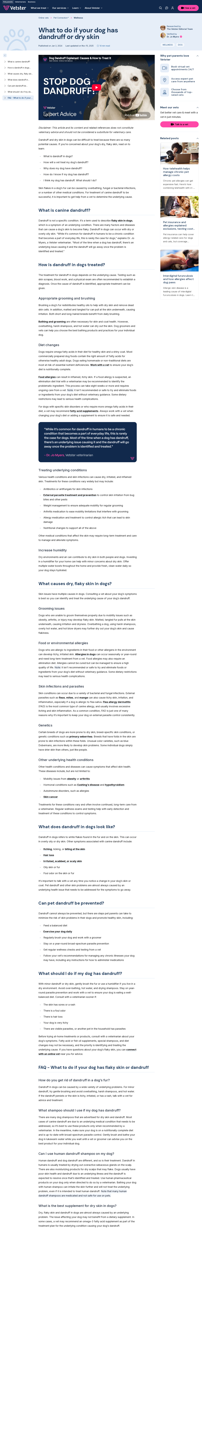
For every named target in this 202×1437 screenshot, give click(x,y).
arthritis (85, 778)
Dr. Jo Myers (173, 37)
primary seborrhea (80, 736)
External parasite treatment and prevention (69, 495)
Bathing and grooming (52, 321)
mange (83, 697)
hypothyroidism (114, 784)
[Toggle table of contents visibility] (5, 55)
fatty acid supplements (84, 411)
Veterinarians (20, 2)
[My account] (172, 8)
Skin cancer (50, 796)
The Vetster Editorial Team (180, 29)
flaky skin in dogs (121, 220)
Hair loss (48, 855)
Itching (47, 849)
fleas (62, 697)
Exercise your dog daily (57, 931)
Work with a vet (99, 365)
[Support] (167, 8)
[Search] (160, 8)
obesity (71, 778)
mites (69, 697)
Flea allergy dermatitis (117, 702)
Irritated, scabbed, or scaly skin (62, 861)
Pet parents (8, 2)
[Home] (14, 8)
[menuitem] (40, 8)
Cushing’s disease (88, 784)
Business (31, 2)
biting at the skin (75, 849)
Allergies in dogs (85, 654)
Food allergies (47, 377)
